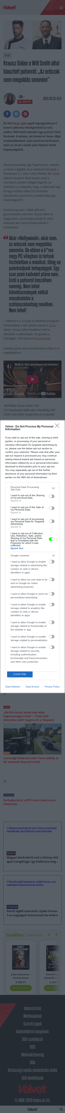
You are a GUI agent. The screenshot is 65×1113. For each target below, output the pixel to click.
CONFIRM (19, 674)
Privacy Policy (52, 686)
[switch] (51, 496)
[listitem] (32, 488)
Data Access (32, 686)
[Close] (58, 426)
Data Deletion (12, 686)
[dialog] (32, 556)
